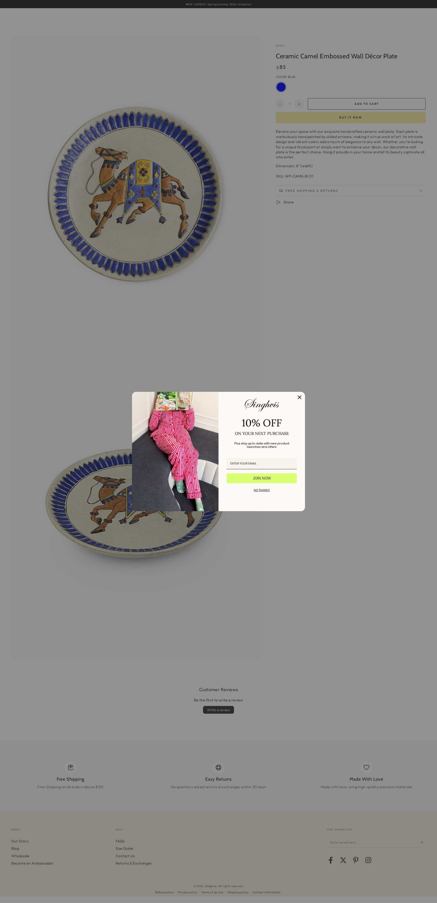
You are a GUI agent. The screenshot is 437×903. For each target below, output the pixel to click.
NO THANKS (262, 490)
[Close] (299, 397)
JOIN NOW (262, 478)
